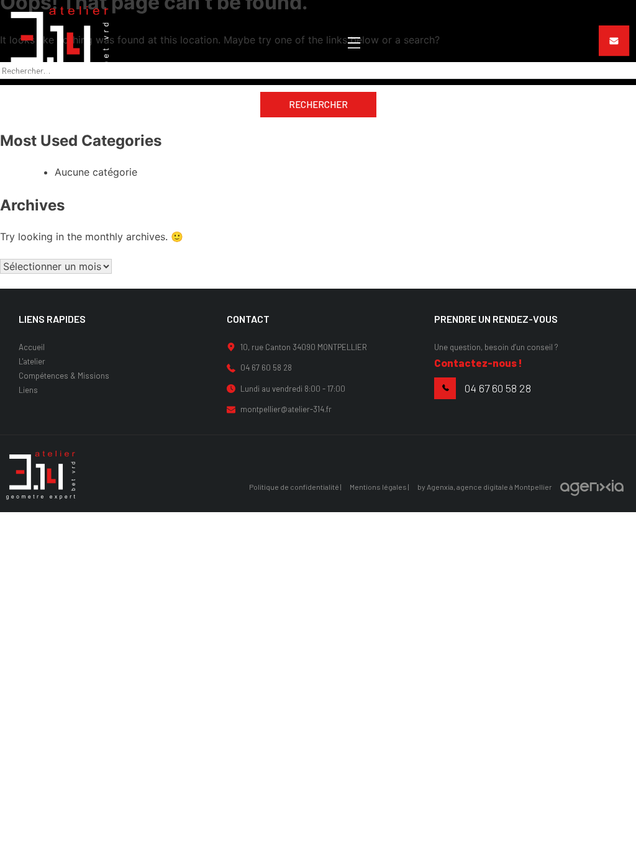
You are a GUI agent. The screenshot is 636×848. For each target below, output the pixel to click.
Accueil (32, 347)
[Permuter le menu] (354, 42)
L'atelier (32, 361)
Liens (28, 390)
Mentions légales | (379, 486)
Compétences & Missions (64, 376)
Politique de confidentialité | (295, 486)
